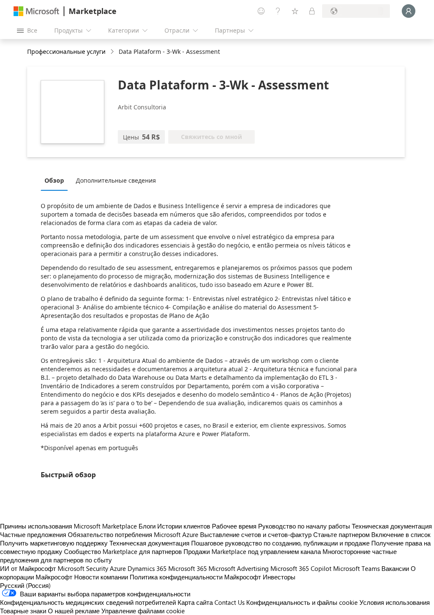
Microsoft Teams (356, 568)
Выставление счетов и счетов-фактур (256, 534)
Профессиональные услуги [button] (66, 51)
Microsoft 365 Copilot (300, 568)
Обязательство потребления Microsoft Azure (134, 534)
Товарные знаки (23, 611)
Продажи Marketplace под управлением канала (252, 551)
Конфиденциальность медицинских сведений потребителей (88, 602)
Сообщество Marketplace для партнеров (123, 551)
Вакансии (395, 568)
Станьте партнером (341, 534)
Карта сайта (195, 602)
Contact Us (229, 602)
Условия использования (394, 602)
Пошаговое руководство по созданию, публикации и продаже (280, 543)
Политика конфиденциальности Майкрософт (195, 577)
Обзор (54, 180)
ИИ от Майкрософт (28, 568)
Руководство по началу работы (304, 526)
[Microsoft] (36, 11)
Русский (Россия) (25, 585)
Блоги (147, 526)
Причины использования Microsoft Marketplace (68, 526)
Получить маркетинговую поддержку (54, 543)
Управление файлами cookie (143, 611)
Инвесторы (279, 577)
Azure (118, 568)
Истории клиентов (183, 526)
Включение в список (401, 534)
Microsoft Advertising (239, 568)
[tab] (56, 180)
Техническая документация (392, 526)
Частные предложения (33, 534)
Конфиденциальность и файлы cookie (302, 602)
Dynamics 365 (147, 568)
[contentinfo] (113, 52)
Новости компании (101, 577)
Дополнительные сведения (116, 180)
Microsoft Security (83, 568)
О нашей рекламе (74, 611)
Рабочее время (234, 526)
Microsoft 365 (187, 568)
